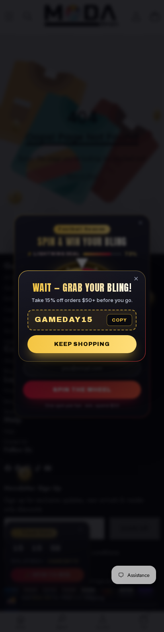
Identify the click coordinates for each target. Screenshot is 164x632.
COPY (119, 320)
